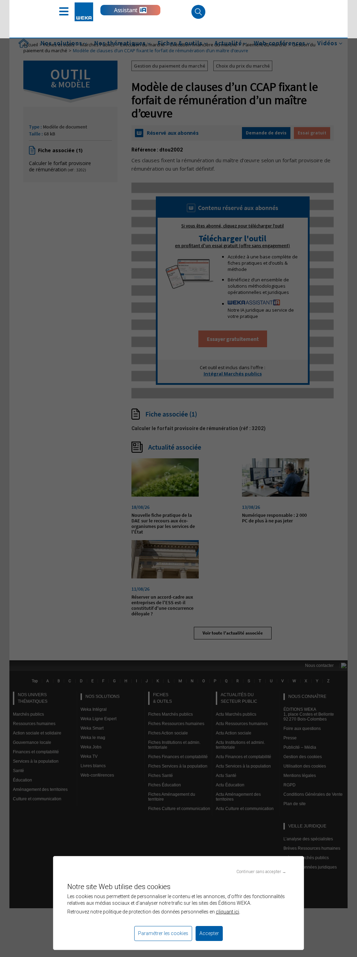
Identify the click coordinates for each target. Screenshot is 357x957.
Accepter (209, 933)
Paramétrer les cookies (163, 933)
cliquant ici (227, 912)
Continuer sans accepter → (261, 871)
